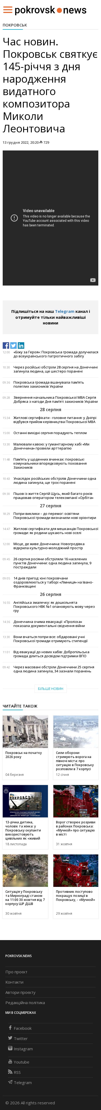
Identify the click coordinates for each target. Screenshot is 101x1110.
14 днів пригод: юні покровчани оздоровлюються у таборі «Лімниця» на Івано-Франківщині (53, 582)
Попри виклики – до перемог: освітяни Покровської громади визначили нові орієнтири (54, 516)
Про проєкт (16, 971)
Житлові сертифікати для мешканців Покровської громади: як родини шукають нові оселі (55, 531)
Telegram (64, 311)
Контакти (14, 982)
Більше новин (50, 688)
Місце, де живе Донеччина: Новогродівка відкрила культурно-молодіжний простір (49, 546)
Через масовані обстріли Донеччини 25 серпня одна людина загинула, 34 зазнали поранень (53, 669)
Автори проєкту (20, 992)
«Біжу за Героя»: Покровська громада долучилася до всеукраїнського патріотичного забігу (55, 354)
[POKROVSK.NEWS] (51, 9)
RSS (17, 1072)
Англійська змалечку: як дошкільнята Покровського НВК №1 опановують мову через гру (54, 607)
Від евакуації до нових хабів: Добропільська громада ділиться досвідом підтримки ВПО (51, 654)
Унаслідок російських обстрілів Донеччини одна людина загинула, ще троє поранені (54, 481)
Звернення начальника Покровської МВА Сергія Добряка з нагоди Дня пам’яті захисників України (55, 399)
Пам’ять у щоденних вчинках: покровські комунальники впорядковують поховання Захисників (50, 463)
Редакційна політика (25, 1002)
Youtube (21, 1062)
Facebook (23, 1028)
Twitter (21, 1038)
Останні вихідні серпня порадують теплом (50, 433)
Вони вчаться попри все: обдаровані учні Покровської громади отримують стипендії (50, 639)
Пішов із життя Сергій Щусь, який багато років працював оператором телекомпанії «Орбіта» (53, 496)
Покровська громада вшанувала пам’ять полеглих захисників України (48, 384)
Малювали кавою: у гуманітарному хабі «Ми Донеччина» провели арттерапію (51, 446)
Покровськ (15, 25)
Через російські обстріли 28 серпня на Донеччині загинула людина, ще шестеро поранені (55, 369)
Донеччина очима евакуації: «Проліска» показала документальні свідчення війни (49, 624)
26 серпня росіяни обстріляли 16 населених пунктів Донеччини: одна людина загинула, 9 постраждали (52, 563)
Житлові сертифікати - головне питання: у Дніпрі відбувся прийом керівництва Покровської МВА (54, 420)
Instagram (23, 1048)
